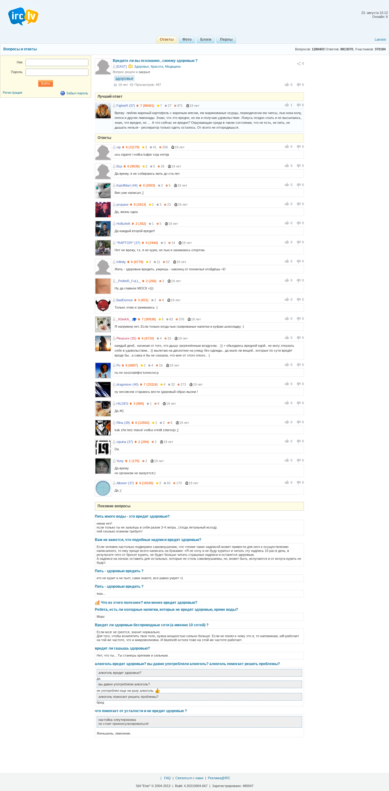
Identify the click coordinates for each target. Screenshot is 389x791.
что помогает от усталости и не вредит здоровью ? (141, 711)
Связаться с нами (189, 778)
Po (118, 365)
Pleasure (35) (126, 338)
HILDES (122, 403)
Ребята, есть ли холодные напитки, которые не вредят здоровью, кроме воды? (166, 609)
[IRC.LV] (19, 14)
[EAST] (121, 66)
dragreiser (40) (127, 384)
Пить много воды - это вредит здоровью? (132, 516)
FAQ (167, 778)
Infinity (121, 262)
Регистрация (12, 92)
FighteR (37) (125, 105)
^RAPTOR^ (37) (128, 243)
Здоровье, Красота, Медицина (157, 66)
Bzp (119, 166)
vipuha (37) (124, 442)
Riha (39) (123, 422)
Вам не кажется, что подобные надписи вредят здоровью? (148, 540)
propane (122, 204)
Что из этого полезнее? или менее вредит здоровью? (149, 602)
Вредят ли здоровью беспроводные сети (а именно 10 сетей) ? (151, 625)
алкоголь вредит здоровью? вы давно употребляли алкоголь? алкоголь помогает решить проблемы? (187, 664)
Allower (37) (125, 483)
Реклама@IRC (219, 778)
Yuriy (120, 461)
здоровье (124, 78)
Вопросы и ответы (20, 49)
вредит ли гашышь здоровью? (122, 648)
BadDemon (124, 300)
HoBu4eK (123, 223)
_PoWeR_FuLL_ (128, 281)
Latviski (380, 39)
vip (118, 147)
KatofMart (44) (127, 185)
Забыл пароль (77, 93)
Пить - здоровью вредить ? (119, 571)
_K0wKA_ (123, 319)
